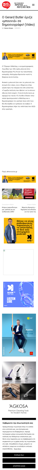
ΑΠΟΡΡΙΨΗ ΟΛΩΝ (19, 466)
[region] (19, 445)
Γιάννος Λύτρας (8, 28)
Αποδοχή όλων (19, 455)
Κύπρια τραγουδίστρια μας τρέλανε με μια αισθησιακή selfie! (9, 210)
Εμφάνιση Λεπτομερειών (19, 460)
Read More (17, 449)
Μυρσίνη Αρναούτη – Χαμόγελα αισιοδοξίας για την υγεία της (28, 210)
